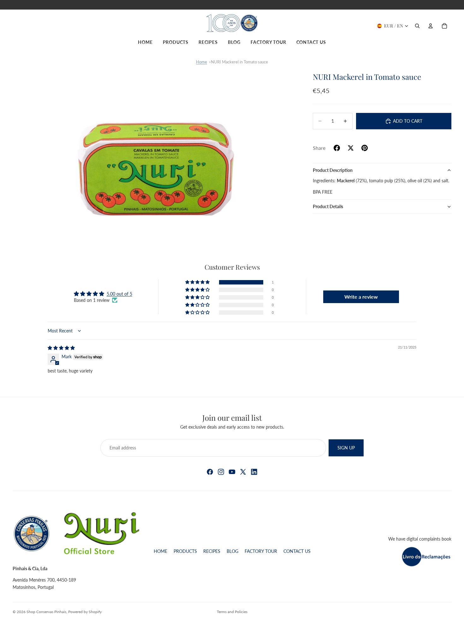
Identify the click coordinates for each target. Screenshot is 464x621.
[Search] (417, 26)
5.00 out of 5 (119, 293)
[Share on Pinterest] (364, 148)
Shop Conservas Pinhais (46, 611)
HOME (160, 551)
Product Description (333, 170)
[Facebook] (210, 472)
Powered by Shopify (85, 611)
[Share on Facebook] (336, 148)
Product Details (328, 206)
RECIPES (211, 551)
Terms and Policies (232, 611)
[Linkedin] (254, 472)
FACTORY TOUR (261, 551)
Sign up (346, 447)
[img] (61, 347)
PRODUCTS (185, 551)
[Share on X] (350, 148)
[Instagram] (221, 472)
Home (201, 61)
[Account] (430, 26)
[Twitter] (243, 472)
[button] (198, 282)
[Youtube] (232, 472)
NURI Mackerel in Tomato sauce (239, 61)
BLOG (232, 551)
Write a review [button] (361, 297)
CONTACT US (297, 551)
